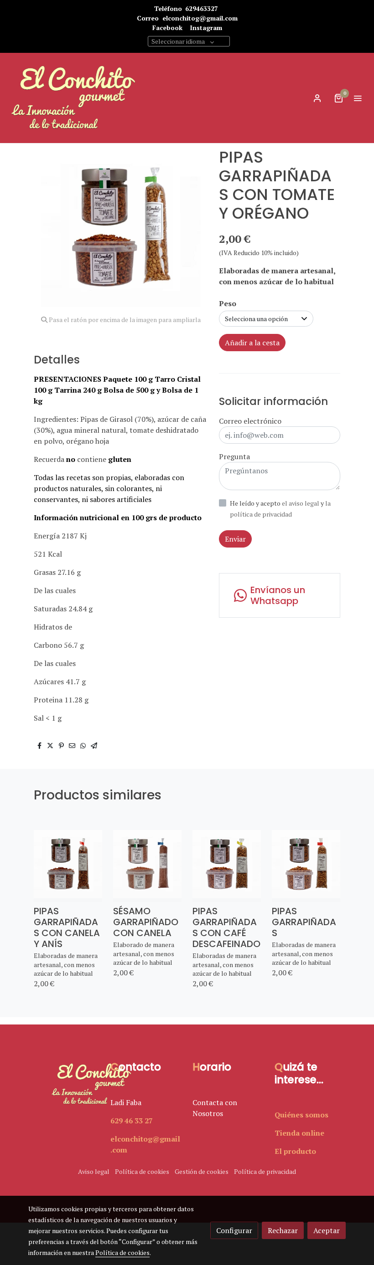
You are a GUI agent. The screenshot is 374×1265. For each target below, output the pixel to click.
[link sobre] (63, 1084)
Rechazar (283, 1230)
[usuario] (317, 97)
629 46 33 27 (131, 1121)
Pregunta (234, 456)
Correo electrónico (250, 421)
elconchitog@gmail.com (200, 18)
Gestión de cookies (202, 1171)
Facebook (167, 27)
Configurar (234, 1230)
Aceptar (326, 1230)
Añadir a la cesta (252, 343)
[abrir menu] (357, 97)
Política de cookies (142, 1171)
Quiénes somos (301, 1115)
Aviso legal (93, 1171)
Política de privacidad (265, 1171)
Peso (227, 303)
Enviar (235, 539)
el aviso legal (301, 503)
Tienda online (299, 1133)
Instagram (206, 27)
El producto (295, 1151)
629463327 (201, 8)
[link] (73, 98)
